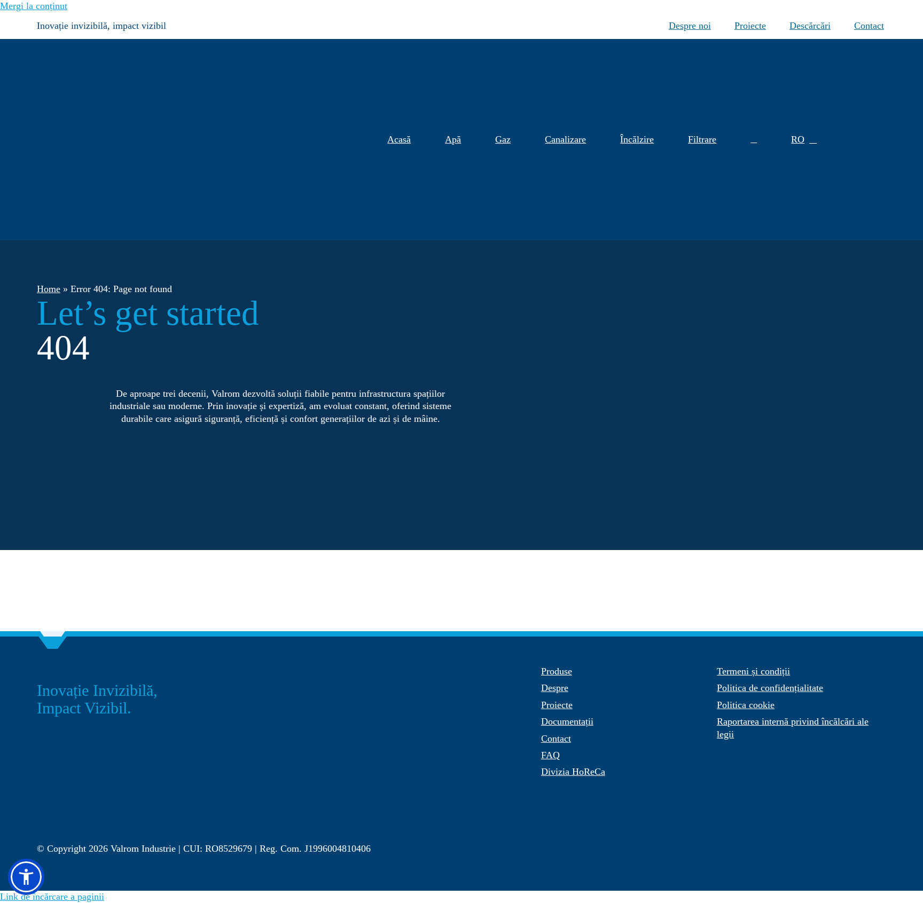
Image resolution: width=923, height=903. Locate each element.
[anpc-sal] (585, 795)
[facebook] (816, 844)
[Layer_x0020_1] (112, 826)
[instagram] (838, 844)
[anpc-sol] (761, 773)
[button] (753, 139)
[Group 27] (872, 140)
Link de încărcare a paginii (52, 896)
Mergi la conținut (33, 6)
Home (48, 289)
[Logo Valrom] (82, 43)
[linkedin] (880, 844)
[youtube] (859, 844)
